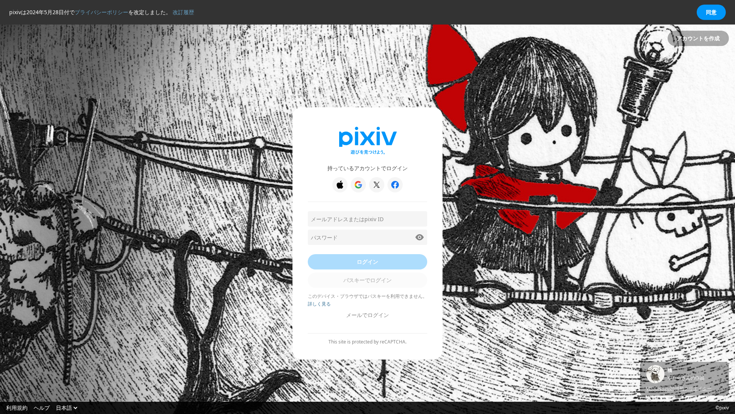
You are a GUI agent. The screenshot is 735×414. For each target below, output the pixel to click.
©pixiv (722, 408)
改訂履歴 (183, 12)
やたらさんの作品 (686, 378)
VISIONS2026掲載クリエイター (679, 388)
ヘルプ (42, 408)
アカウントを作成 (698, 38)
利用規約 (17, 408)
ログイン (367, 261)
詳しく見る (319, 304)
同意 (711, 12)
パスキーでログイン (367, 280)
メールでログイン (367, 315)
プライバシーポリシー (101, 12)
